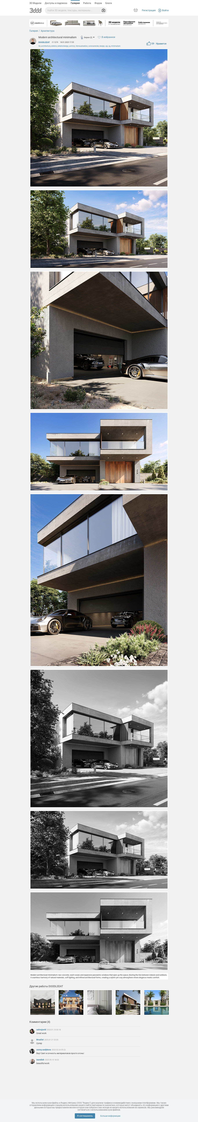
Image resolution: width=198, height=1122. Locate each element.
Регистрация (149, 10)
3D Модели (35, 3)
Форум (98, 3)
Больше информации (110, 1116)
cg (109, 46)
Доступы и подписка (56, 3)
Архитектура (47, 30)
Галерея (75, 3)
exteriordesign (63, 46)
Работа (87, 3)
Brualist (40, 1039)
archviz (72, 46)
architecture (45, 46)
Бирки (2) (88, 37)
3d (39, 46)
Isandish (40, 1060)
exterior (54, 46)
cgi (106, 46)
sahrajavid (41, 1029)
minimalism (115, 46)
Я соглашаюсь (85, 1115)
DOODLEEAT (44, 42)
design (102, 46)
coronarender (93, 46)
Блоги (108, 3)
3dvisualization (82, 46)
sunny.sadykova (43, 1049)
